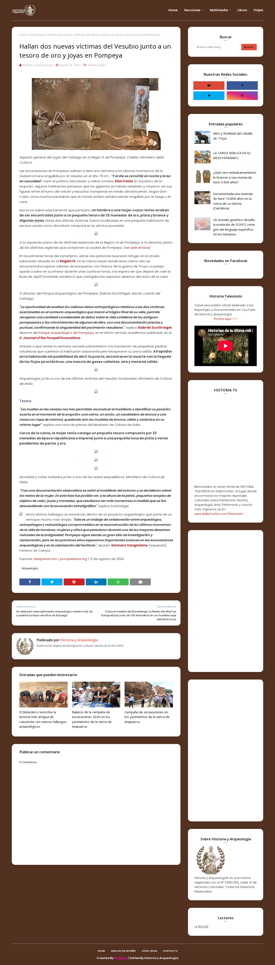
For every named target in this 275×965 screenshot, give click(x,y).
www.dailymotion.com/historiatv (218, 514)
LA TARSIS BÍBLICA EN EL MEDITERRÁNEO (232, 155)
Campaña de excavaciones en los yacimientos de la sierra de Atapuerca (147, 717)
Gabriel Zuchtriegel (155, 327)
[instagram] (242, 95)
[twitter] (209, 95)
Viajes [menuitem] (258, 10)
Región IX (68, 261)
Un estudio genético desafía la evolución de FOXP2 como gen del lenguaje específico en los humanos (234, 227)
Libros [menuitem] (242, 10)
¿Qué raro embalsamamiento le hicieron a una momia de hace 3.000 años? (234, 177)
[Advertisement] (225, 601)
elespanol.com (45, 559)
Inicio (22, 35)
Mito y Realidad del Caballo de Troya (233, 135)
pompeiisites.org (73, 559)
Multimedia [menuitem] (219, 10)
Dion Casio (124, 181)
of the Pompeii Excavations (58, 338)
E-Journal (27, 338)
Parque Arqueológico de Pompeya (66, 332)
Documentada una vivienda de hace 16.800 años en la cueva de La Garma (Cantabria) (233, 201)
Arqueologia (37, 35)
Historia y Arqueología (37, 65)
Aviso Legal (149, 951)
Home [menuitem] (173, 10)
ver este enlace (137, 247)
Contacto (170, 951)
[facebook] (242, 85)
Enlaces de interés (123, 951)
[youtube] (209, 85)
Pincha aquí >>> (225, 319)
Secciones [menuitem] (192, 10)
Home (101, 951)
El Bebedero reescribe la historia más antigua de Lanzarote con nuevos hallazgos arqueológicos (43, 719)
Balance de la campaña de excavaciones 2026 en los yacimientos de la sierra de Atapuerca (92, 719)
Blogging (121, 958)
